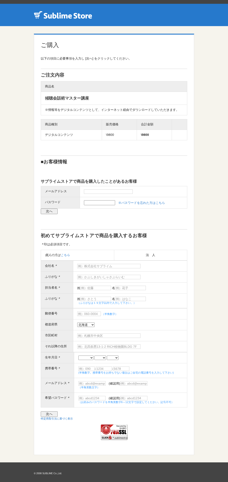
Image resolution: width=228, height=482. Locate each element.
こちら (65, 255)
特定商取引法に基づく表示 (57, 418)
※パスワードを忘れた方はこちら (141, 203)
